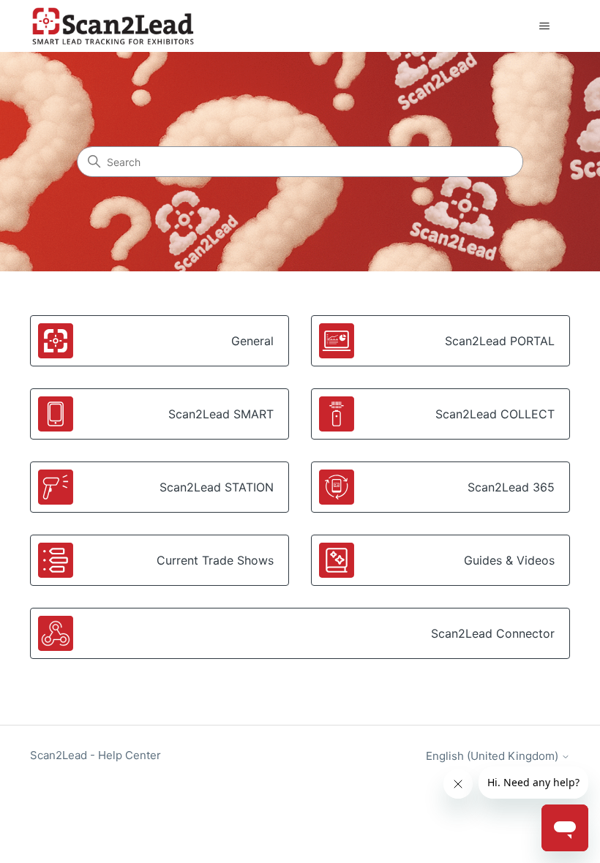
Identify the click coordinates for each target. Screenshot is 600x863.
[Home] (112, 26)
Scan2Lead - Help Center (95, 755)
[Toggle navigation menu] (544, 26)
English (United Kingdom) (493, 756)
